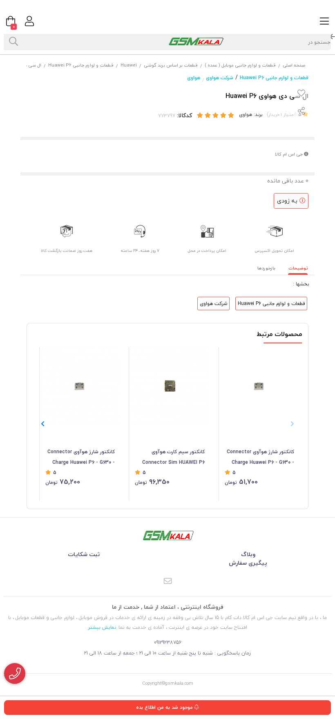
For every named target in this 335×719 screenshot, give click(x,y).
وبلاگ (248, 554)
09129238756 (167, 642)
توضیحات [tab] (298, 268)
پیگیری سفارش (248, 563)
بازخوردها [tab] (266, 268)
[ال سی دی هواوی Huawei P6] (167, 535)
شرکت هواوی (219, 77)
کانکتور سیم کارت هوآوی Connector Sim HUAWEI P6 (173, 457)
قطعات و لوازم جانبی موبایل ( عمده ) (240, 65)
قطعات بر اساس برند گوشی (171, 65)
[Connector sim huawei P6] (169, 386)
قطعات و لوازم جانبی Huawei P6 (81, 65)
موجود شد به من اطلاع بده (165, 707)
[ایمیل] (167, 581)
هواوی (193, 77)
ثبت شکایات (84, 554)
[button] (42, 424)
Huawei (129, 65)
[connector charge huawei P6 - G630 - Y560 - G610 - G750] (259, 386)
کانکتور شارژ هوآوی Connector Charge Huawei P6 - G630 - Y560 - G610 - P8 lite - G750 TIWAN (260, 457)
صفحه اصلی (294, 65)
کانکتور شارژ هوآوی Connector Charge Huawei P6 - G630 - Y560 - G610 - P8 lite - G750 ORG (81, 457)
